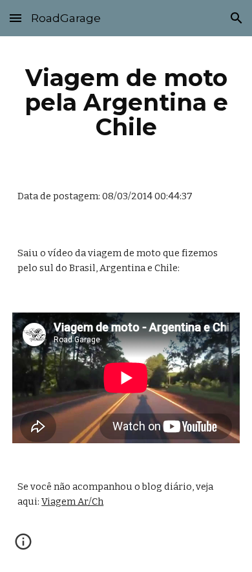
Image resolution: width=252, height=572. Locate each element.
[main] (126, 102)
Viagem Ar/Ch (72, 501)
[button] (15, 18)
